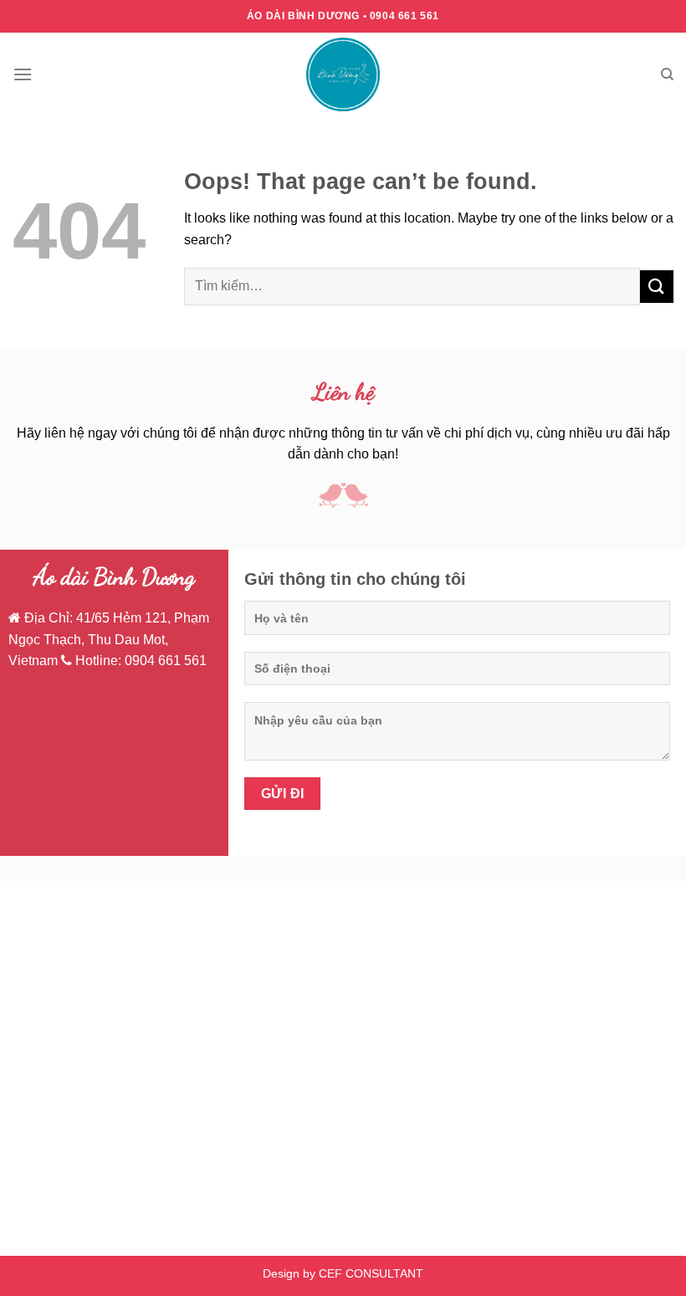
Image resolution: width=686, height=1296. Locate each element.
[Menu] (23, 74)
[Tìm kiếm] (667, 74)
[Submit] (656, 286)
